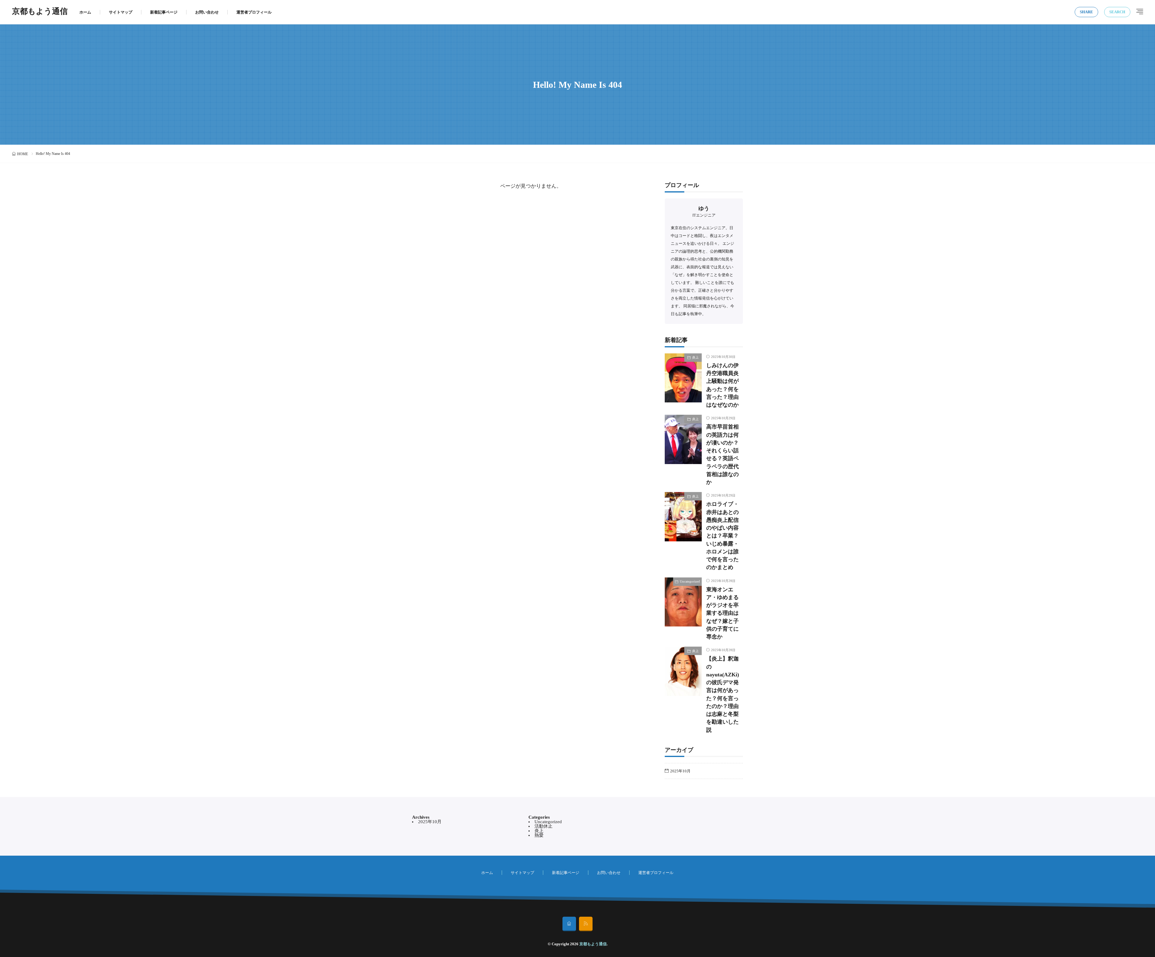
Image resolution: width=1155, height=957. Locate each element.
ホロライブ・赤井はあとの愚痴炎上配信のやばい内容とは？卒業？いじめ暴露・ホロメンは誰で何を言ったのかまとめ (722, 535)
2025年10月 (680, 771)
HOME (22, 154)
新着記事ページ (163, 12)
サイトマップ (120, 12)
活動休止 (543, 826)
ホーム (85, 12)
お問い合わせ (207, 12)
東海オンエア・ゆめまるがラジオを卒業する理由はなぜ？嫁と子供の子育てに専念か (722, 613)
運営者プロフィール (254, 12)
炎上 (695, 357)
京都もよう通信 (40, 12)
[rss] (586, 924)
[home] (569, 924)
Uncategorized (690, 581)
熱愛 (539, 835)
